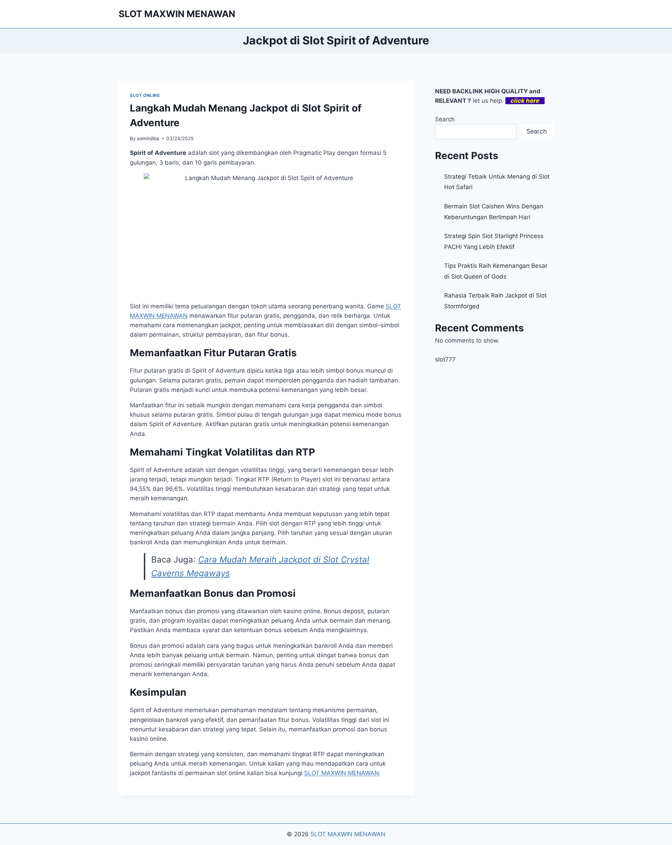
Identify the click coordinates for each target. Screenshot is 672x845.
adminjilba (148, 138)
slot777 (445, 359)
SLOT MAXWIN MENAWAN (347, 834)
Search (445, 119)
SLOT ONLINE (145, 95)
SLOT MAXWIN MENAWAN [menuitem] (341, 772)
